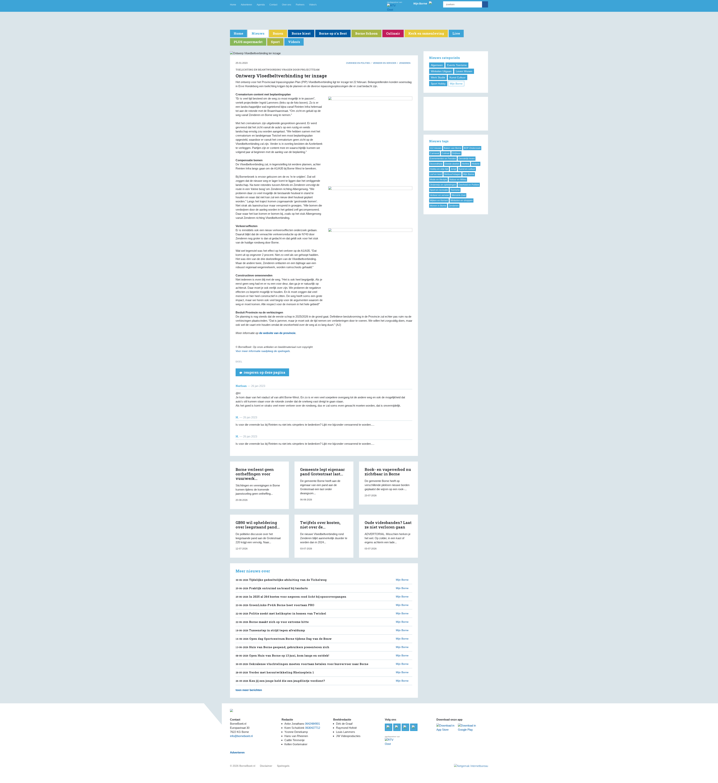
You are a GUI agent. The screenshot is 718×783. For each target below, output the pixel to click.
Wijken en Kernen (439, 200)
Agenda (261, 4)
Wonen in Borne (438, 205)
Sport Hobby (438, 83)
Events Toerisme (457, 65)
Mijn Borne (456, 83)
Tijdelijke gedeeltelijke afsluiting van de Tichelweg (281, 580)
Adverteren (246, 4)
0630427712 (312, 727)
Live (456, 33)
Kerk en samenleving (426, 33)
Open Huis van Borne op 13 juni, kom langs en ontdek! (282, 655)
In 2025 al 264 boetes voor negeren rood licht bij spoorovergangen (291, 596)
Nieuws (258, 33)
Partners (300, 4)
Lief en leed (436, 174)
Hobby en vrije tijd (439, 169)
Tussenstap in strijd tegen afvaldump (270, 630)
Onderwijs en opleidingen (443, 184)
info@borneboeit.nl (241, 736)
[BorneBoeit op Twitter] (405, 727)
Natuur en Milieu (457, 179)
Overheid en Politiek (358, 63)
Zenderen (404, 63)
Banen (278, 33)
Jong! (453, 169)
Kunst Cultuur (457, 77)
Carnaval (434, 153)
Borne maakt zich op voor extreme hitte (272, 622)
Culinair (393, 33)
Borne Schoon (366, 33)
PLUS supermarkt (248, 42)
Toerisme (455, 190)
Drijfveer (456, 153)
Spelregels (283, 765)
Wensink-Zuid (459, 195)
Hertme (465, 164)
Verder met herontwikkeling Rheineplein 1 (275, 672)
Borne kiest (301, 33)
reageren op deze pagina (264, 372)
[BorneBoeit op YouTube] (388, 727)
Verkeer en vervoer (384, 63)
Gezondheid (436, 164)
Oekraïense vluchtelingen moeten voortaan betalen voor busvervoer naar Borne (302, 664)
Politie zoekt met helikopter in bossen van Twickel (281, 613)
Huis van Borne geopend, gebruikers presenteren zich (282, 647)
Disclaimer (266, 765)
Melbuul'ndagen (452, 174)
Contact (273, 4)
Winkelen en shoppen (461, 200)
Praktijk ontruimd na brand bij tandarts (272, 588)
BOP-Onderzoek (472, 148)
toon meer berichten (249, 690)
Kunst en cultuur (467, 169)
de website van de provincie (277, 333)
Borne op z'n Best (333, 33)
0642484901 (312, 723)
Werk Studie (438, 77)
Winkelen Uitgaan (441, 71)
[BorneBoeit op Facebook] (397, 727)
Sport (275, 42)
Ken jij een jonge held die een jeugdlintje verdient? (280, 681)
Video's (313, 4)
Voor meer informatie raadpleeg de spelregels (263, 351)
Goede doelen (452, 164)
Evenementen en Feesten (443, 158)
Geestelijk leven (466, 158)
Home (233, 4)
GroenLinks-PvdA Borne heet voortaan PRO (275, 605)
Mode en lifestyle (438, 179)
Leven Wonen (464, 71)
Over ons (286, 4)
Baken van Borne (452, 148)
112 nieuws (435, 148)
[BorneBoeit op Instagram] (414, 727)
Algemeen (437, 65)
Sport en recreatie (439, 190)
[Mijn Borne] (430, 3)
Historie (476, 164)
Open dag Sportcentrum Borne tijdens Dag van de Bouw (284, 639)
